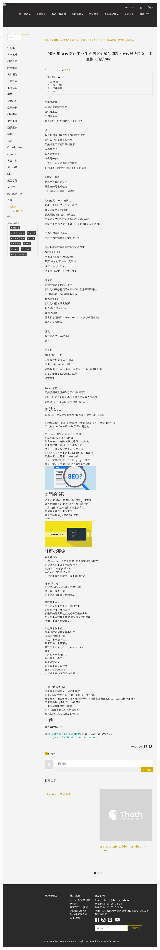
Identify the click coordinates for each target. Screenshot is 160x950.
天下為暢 (75, 917)
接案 (9, 94)
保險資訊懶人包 (78, 910)
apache (16, 243)
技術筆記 (12, 47)
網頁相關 (12, 114)
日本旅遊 (12, 54)
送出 (25, 37)
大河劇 (13, 206)
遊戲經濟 (12, 127)
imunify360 (19, 238)
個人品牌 (12, 167)
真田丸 (19, 210)
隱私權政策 (101, 914)
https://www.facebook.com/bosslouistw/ (71, 737)
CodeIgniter (15, 147)
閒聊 (9, 134)
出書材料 (12, 160)
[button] (25, 14)
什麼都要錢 (56, 88)
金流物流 (12, 187)
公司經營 (12, 81)
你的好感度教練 (78, 914)
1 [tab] (95, 873)
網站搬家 (12, 61)
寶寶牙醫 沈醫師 (79, 907)
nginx (16, 249)
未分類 (68, 69)
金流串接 (12, 120)
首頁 (47, 39)
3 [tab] (101, 873)
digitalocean (19, 254)
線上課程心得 (14, 193)
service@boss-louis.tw (66, 733)
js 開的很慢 (56, 85)
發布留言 (146, 769)
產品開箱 (12, 107)
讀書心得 (12, 180)
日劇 (9, 200)
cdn (32, 238)
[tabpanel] (72, 803)
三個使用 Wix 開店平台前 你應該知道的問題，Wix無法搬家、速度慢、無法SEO (98, 39)
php (28, 243)
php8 (32, 233)
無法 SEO (55, 81)
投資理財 (12, 74)
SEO (9, 173)
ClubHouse (18, 233)
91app (16, 227)
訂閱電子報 (134, 928)
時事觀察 (12, 67)
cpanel (11, 153)
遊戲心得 (12, 100)
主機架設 (12, 87)
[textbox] (104, 763)
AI (8, 215)
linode (27, 249)
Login (141, 7)
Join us (129, 7)
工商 (53, 91)
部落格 (55, 39)
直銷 (9, 140)
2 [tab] (98, 873)
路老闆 (116, 941)
